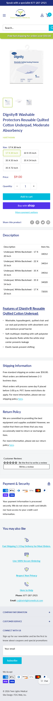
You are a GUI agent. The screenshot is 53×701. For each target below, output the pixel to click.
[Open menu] (4, 15)
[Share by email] (48, 222)
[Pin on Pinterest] (37, 222)
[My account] (42, 15)
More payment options (26, 212)
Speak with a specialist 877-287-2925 (26, 2)
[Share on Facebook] (32, 222)
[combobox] (28, 28)
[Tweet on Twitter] (43, 222)
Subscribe (12, 660)
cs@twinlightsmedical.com (30, 600)
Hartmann (9, 137)
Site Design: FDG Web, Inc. (15, 695)
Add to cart (26, 196)
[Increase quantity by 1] (34, 186)
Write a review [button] (26, 466)
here (20, 398)
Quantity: (7, 186)
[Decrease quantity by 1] (17, 186)
